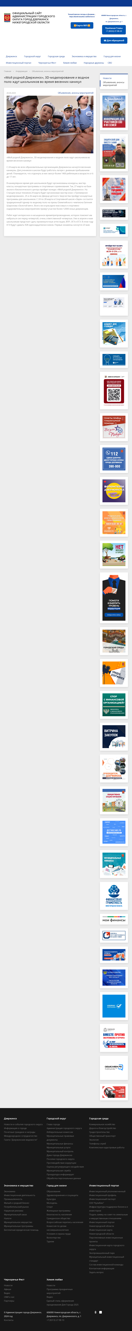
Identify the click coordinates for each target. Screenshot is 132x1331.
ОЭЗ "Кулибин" (96, 1203)
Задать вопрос (96, 1272)
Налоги (7, 1218)
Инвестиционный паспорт (102, 1199)
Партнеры (9, 1300)
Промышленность (13, 1199)
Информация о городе (15, 1128)
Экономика (9, 1191)
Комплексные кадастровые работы (106, 1147)
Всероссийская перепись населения (65, 1222)
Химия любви (70, 62)
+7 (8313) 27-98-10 (55, 1320)
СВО (110, 62)
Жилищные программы (58, 1210)
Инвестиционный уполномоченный (107, 1191)
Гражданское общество (58, 1218)
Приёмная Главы (114, 29)
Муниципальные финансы (60, 1143)
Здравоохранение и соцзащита (62, 1195)
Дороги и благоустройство (102, 1128)
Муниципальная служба (59, 1170)
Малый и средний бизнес (16, 1203)
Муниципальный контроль (60, 1151)
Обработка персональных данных (64, 1178)
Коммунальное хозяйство (102, 1124)
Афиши (7, 1289)
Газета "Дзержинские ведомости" (20, 1139)
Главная (7, 71)
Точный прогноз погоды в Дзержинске (82, 14)
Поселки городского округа (60, 1159)
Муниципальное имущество (18, 1222)
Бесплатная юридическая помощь (21, 1230)
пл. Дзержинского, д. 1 (114, 21)
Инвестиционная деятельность (19, 1195)
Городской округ (32, 56)
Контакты (8, 1320)
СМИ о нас (9, 1297)
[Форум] (101, 1312)
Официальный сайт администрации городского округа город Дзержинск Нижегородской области (33, 18)
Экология (94, 1139)
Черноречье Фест (47, 62)
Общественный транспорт (102, 1136)
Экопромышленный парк (102, 1253)
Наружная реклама (13, 1210)
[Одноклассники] (96, 1312)
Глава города (53, 1124)
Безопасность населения (59, 1214)
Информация (21, 71)
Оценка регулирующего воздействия (65, 1166)
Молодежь (52, 1203)
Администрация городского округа (64, 1128)
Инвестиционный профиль (102, 1195)
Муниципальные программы (18, 1226)
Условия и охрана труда (59, 1233)
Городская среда (56, 56)
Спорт (50, 1206)
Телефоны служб (97, 1143)
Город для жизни (112, 56)
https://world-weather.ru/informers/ (82, 17)
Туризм (50, 1241)
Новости (107, 78)
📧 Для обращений (114, 40)
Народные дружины (94, 62)
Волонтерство (54, 1237)
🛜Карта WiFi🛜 (82, 25)
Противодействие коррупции (61, 1162)
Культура (51, 1199)
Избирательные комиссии (60, 1132)
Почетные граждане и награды (19, 1132)
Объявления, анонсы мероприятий (48, 71)
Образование (53, 1191)
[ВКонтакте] (91, 1312)
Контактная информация (101, 1268)
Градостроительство (99, 1132)
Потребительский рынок (16, 1206)
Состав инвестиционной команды (106, 1264)
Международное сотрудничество (20, 1136)
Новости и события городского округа (23, 1124)
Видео (7, 1293)
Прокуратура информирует (60, 1174)
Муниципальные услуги (58, 1147)
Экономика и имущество (84, 56)
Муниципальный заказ (15, 1214)
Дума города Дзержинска (59, 1155)
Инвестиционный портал (18, 62)
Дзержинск (11, 56)
